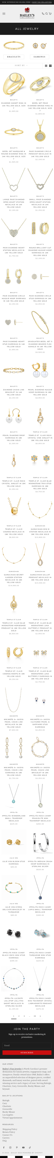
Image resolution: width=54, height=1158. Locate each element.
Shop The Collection (42, 2)
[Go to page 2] (40, 1016)
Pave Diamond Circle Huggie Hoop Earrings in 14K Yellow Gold (14, 298)
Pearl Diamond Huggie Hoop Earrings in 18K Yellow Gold (40, 392)
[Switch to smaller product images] (50, 65)
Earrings (39, 57)
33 (35, 1016)
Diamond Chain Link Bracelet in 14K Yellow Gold (13, 392)
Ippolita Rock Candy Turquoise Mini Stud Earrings (40, 955)
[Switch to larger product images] (46, 65)
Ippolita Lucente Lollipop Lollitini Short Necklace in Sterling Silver (14, 1002)
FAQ (5, 1141)
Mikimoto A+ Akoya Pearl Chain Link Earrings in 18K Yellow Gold (14, 771)
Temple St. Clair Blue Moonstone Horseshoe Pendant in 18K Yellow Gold (14, 627)
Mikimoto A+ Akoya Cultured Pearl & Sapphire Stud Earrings (40, 723)
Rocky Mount (9, 1112)
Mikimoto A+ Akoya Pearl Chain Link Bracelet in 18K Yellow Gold (40, 771)
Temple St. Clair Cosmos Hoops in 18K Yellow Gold (14, 673)
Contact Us (7, 1135)
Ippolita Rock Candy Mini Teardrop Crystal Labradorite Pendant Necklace (40, 1002)
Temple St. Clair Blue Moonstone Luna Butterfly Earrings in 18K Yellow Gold (40, 675)
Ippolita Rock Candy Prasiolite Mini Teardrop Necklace (40, 818)
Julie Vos (14, 858)
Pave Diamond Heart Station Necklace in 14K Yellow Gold (14, 250)
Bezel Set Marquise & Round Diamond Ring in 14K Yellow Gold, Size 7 (13, 155)
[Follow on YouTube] (23, 1147)
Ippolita (14, 812)
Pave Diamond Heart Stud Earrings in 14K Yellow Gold (14, 344)
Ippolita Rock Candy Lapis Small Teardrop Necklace (40, 909)
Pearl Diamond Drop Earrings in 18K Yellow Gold (14, 438)
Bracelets (13, 57)
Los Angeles (8, 1115)
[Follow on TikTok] (30, 1147)
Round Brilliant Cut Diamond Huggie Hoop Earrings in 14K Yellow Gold (40, 251)
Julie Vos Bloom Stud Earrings (13, 862)
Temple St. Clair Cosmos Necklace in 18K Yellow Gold (13, 531)
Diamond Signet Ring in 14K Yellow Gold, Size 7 (13, 105)
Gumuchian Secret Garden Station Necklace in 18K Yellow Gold (14, 578)
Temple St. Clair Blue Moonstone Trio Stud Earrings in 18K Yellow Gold (40, 485)
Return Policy (9, 1132)
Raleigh (6, 1100)
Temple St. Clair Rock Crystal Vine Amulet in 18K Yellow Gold (40, 438)
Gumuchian (40, 526)
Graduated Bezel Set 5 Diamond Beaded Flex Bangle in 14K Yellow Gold (40, 345)
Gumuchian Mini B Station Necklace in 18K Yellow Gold (40, 531)
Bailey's (13, 100)
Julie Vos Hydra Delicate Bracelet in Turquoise (14, 909)
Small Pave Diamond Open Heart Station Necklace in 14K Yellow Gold (40, 203)
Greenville (7, 1109)
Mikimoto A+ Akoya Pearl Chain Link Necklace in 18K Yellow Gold (14, 723)
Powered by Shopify (33, 1153)
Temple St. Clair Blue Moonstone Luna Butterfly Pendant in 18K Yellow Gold (40, 627)
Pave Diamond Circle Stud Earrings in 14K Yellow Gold (40, 298)
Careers (6, 1138)
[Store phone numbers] (43, 13)
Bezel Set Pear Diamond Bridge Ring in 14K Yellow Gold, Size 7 (40, 107)
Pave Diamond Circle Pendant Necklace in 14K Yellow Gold (40, 154)
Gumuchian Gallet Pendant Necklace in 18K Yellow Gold (40, 577)
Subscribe (27, 1053)
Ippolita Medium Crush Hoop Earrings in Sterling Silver (40, 864)
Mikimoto (14, 716)
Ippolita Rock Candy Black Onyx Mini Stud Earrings (13, 955)
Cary (5, 1103)
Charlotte (7, 1106)
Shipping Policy (10, 1129)
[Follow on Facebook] (4, 1147)
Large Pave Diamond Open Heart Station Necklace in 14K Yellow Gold (14, 203)
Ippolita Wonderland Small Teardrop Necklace (13, 818)
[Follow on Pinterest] (17, 1147)
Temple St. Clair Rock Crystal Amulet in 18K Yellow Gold (14, 483)
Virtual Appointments (12, 1118)
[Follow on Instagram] (10, 1147)
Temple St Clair (40, 432)
